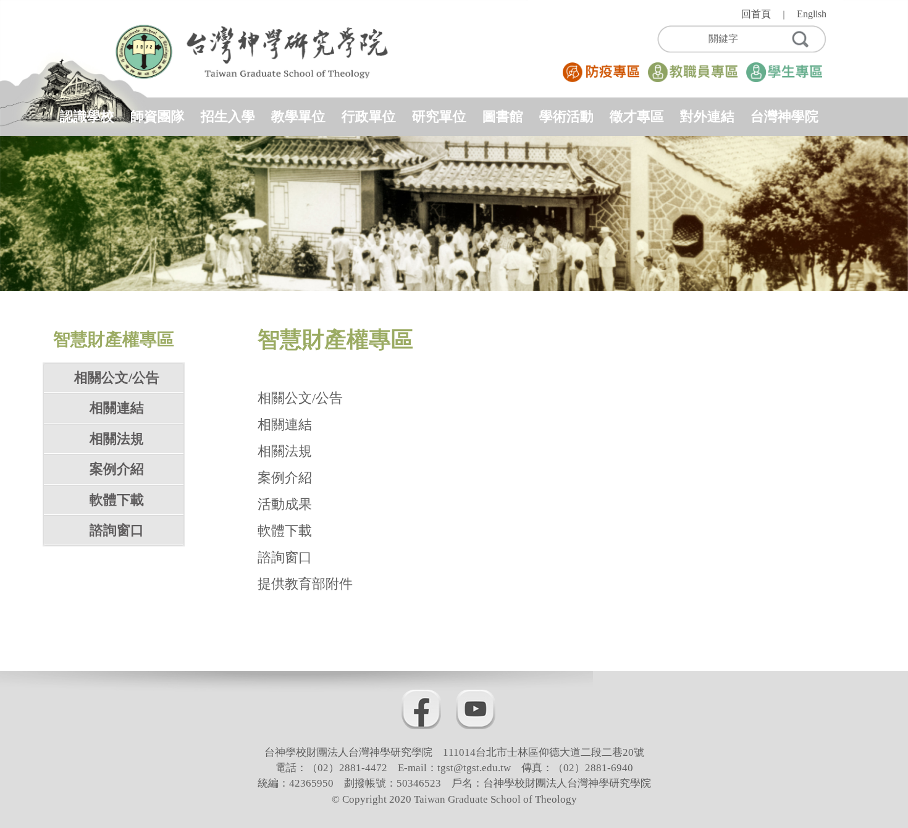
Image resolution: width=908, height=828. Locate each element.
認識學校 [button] (87, 116)
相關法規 (117, 438)
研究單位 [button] (439, 116)
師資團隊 (157, 116)
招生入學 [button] (228, 116)
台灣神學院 (784, 116)
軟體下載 (117, 500)
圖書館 (502, 116)
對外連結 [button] (707, 116)
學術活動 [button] (566, 116)
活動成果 (285, 504)
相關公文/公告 (116, 377)
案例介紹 (117, 469)
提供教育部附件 (305, 584)
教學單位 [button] (298, 116)
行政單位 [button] (369, 116)
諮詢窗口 (117, 530)
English (811, 14)
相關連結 (117, 408)
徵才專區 (637, 116)
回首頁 (756, 14)
